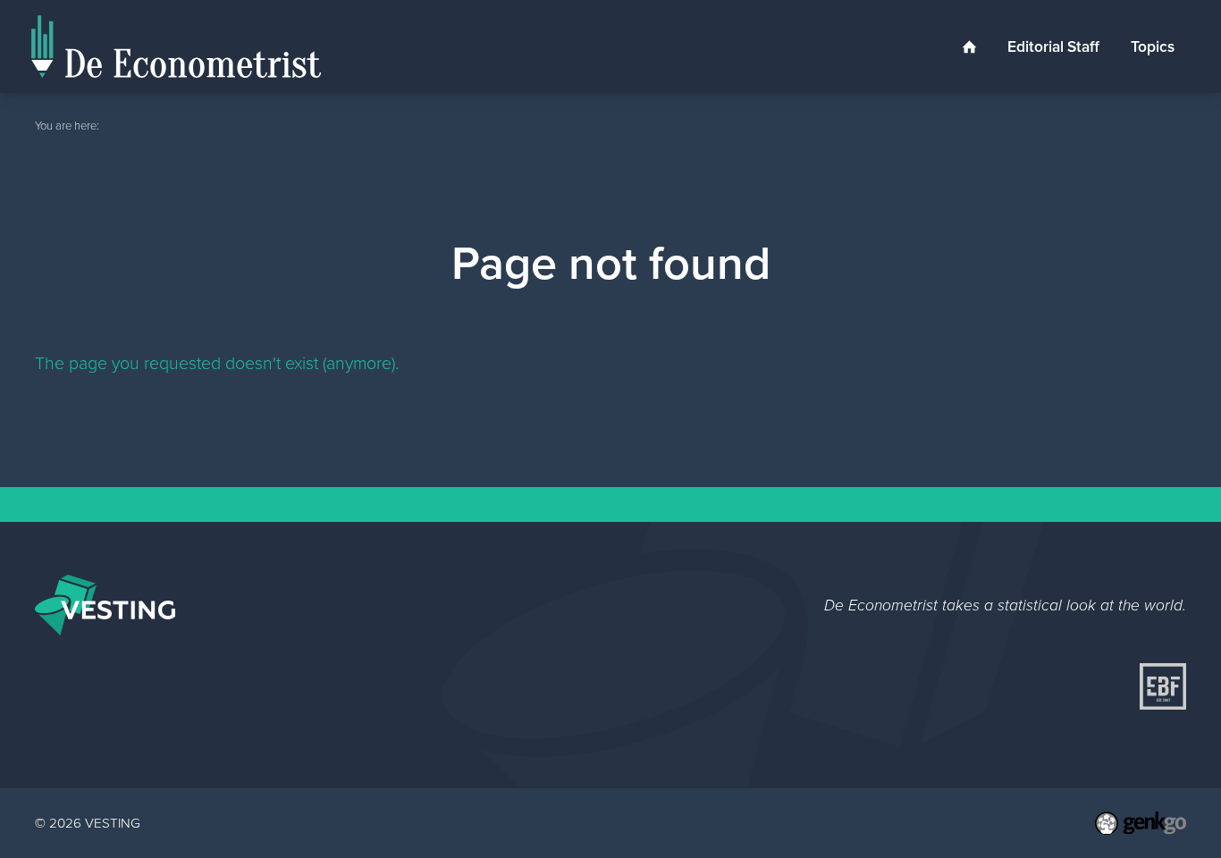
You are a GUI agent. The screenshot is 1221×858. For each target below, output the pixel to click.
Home (969, 46)
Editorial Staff (1053, 46)
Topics (1153, 46)
